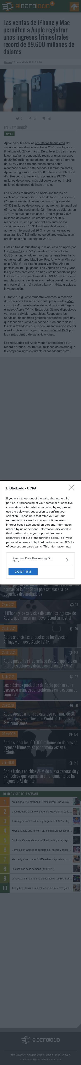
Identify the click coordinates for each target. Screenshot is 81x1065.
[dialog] (40, 532)
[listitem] (40, 560)
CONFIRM (23, 571)
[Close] (73, 489)
